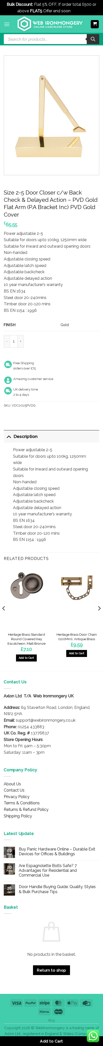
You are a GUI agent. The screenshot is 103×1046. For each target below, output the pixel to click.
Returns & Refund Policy (26, 809)
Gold (64, 325)
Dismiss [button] (79, 11)
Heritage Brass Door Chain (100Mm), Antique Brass (76, 636)
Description (26, 436)
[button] (7, 24)
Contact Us (14, 790)
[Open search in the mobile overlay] (51, 39)
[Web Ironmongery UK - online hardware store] (50, 24)
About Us (12, 784)
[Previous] (4, 618)
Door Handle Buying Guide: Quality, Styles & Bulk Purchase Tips (57, 889)
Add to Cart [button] (26, 657)
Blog (51, 1020)
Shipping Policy (18, 816)
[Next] (99, 618)
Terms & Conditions (22, 803)
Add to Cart (51, 1041)
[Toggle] (9, 436)
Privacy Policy (17, 796)
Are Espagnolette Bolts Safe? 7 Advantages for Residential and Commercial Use (48, 870)
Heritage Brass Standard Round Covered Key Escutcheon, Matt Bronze (27, 638)
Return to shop (51, 970)
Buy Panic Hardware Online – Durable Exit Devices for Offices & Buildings (57, 851)
